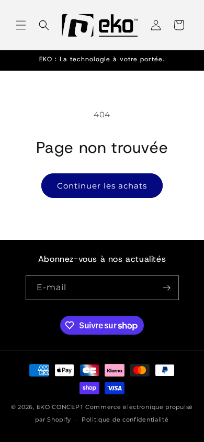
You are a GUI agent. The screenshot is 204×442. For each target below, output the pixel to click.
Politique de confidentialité (125, 419)
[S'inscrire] (166, 287)
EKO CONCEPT (60, 407)
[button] (20, 25)
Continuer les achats (102, 186)
